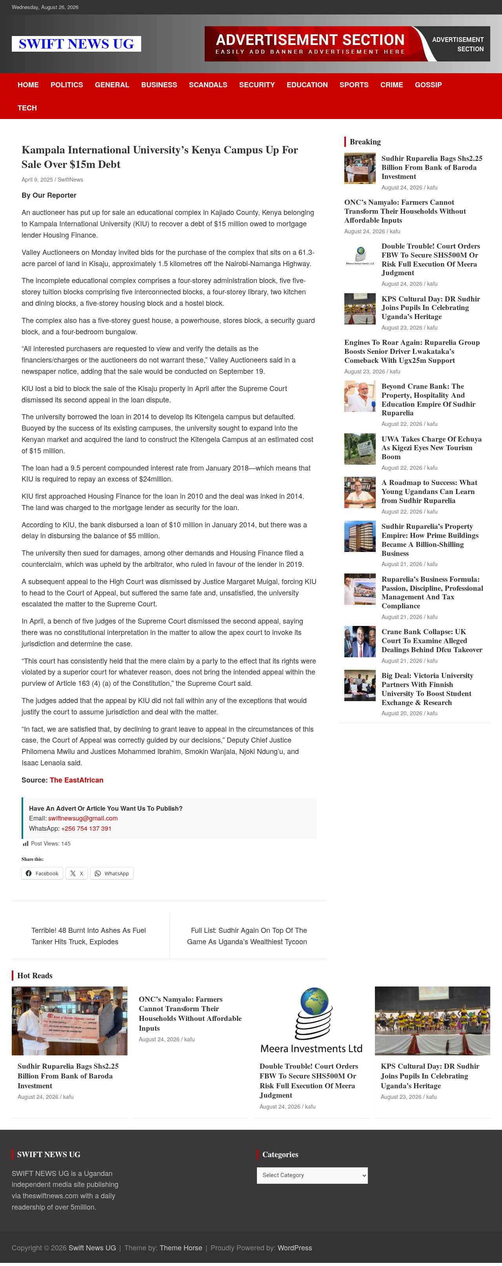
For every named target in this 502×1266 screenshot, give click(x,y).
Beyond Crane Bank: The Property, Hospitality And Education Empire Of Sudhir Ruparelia (428, 399)
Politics (67, 84)
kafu (432, 187)
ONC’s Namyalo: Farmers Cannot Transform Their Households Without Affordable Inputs (405, 211)
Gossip (428, 84)
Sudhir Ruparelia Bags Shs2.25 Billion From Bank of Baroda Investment (432, 167)
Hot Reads (35, 975)
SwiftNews (70, 179)
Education (307, 84)
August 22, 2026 (402, 423)
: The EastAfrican (74, 780)
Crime (391, 84)
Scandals (208, 84)
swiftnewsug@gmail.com (83, 817)
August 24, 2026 (402, 187)
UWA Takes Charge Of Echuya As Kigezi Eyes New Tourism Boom (432, 447)
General (112, 84)
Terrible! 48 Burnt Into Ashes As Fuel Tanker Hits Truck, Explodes (88, 935)
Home (28, 84)
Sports (354, 84)
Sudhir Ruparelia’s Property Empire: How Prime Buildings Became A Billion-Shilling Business (430, 539)
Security (257, 84)
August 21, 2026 (402, 564)
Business (159, 84)
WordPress (295, 1247)
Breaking (365, 141)
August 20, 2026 (402, 713)
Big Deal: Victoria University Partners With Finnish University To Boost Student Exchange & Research (428, 688)
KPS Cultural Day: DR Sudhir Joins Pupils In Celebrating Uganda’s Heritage (431, 307)
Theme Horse (181, 1247)
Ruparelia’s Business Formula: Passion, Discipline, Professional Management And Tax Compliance (432, 592)
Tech (27, 108)
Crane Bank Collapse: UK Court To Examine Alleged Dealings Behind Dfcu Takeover (432, 640)
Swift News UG (92, 1247)
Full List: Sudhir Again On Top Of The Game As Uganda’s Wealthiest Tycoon (247, 935)
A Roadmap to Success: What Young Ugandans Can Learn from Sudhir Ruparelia (429, 491)
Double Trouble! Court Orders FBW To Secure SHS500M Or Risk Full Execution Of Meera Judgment (431, 259)
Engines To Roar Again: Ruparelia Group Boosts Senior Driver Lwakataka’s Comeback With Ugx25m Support (412, 351)
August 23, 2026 (402, 327)
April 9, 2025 (37, 179)
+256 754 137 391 (86, 828)
